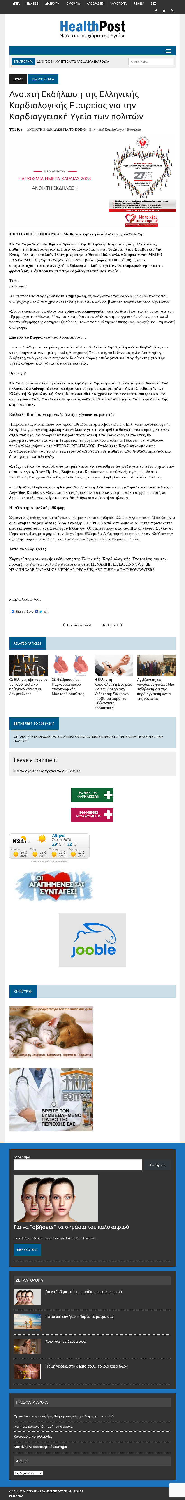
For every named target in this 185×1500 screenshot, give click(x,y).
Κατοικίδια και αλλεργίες (33, 1436)
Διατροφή (52, 3)
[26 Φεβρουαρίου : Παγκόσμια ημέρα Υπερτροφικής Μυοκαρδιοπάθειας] (71, 673)
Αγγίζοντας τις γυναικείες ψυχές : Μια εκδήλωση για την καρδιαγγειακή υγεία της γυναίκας (155, 689)
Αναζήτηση (22, 1156)
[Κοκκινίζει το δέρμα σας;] (27, 1351)
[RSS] (172, 10)
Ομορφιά (73, 3)
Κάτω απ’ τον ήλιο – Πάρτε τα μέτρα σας (79, 1316)
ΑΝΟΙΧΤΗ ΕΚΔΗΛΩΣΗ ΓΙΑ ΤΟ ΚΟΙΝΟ (56, 129)
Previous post (79, 624)
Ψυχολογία (119, 3)
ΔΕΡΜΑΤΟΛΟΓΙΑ (29, 1280)
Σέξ (153, 3)
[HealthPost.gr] (92, 30)
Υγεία (16, 3)
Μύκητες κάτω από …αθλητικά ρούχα (43, 1426)
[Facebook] (156, 10)
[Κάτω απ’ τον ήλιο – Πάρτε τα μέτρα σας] (27, 1326)
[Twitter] (164, 10)
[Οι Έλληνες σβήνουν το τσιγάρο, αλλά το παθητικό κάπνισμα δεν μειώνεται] (28, 673)
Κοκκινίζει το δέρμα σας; (66, 1341)
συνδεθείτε (71, 770)
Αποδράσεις (95, 3)
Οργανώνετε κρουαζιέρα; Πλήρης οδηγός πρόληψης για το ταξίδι (64, 1416)
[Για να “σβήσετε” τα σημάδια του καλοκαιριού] (56, 1219)
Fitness (139, 3)
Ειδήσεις (32, 3)
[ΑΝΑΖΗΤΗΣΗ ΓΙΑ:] (150, 61)
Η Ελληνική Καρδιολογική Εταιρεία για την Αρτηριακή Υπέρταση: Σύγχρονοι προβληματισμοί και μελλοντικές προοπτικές (113, 694)
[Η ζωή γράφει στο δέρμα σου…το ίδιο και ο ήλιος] (27, 1376)
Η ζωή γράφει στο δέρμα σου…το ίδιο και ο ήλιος (86, 1366)
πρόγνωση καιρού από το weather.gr (49, 861)
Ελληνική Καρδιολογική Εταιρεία (115, 129)
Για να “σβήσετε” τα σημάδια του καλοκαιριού (71, 1227)
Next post (109, 624)
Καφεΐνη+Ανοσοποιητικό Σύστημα (40, 1447)
